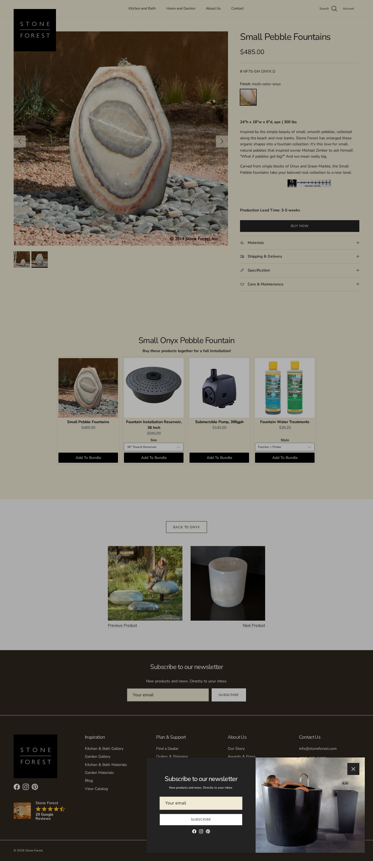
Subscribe (201, 819)
